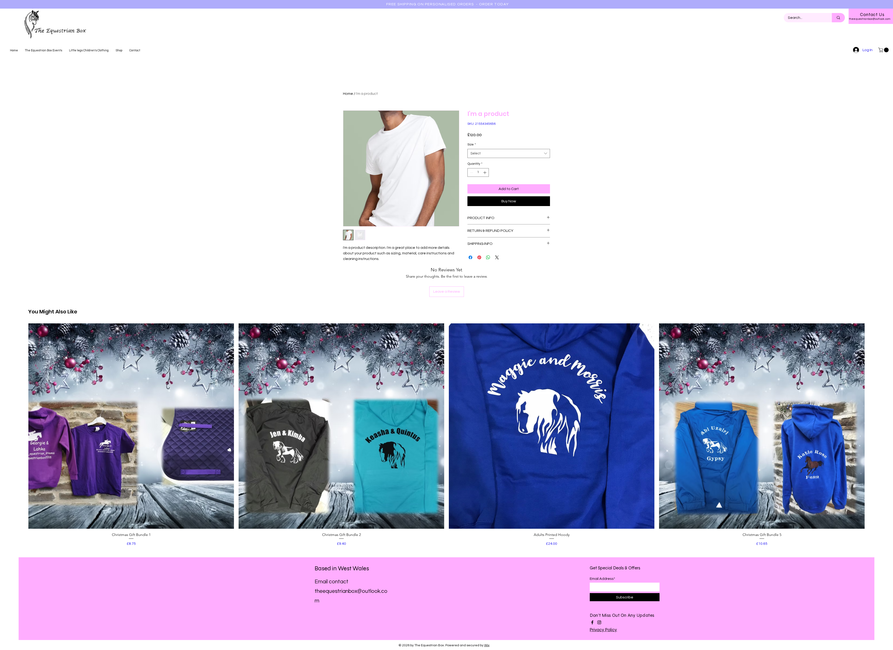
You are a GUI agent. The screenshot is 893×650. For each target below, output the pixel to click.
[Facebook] (592, 622)
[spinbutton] (478, 172)
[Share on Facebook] (470, 257)
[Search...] (838, 17)
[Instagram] (599, 622)
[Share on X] (497, 257)
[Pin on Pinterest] (479, 257)
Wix (487, 645)
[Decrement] (471, 172)
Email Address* (602, 579)
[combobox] (508, 153)
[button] (884, 50)
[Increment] (485, 172)
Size (471, 144)
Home (348, 93)
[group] (446, 435)
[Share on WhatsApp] (488, 257)
